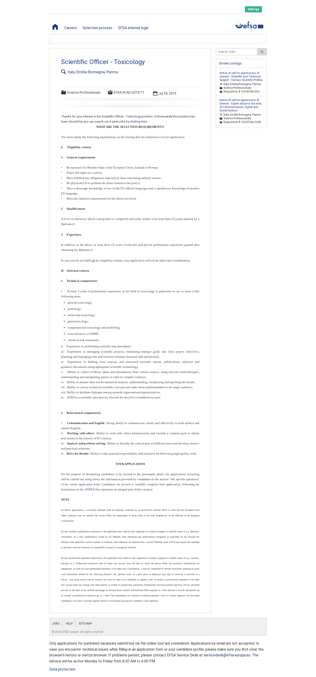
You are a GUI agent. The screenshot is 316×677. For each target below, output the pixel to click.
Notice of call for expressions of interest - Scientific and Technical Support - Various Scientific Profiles (241, 76)
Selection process (97, 28)
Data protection (62, 669)
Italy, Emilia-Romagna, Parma (92, 72)
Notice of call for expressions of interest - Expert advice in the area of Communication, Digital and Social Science (240, 105)
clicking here (138, 121)
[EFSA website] (249, 25)
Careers (70, 28)
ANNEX (89, 489)
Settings (253, 9)
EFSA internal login (133, 28)
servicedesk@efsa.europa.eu (227, 655)
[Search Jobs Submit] (262, 51)
